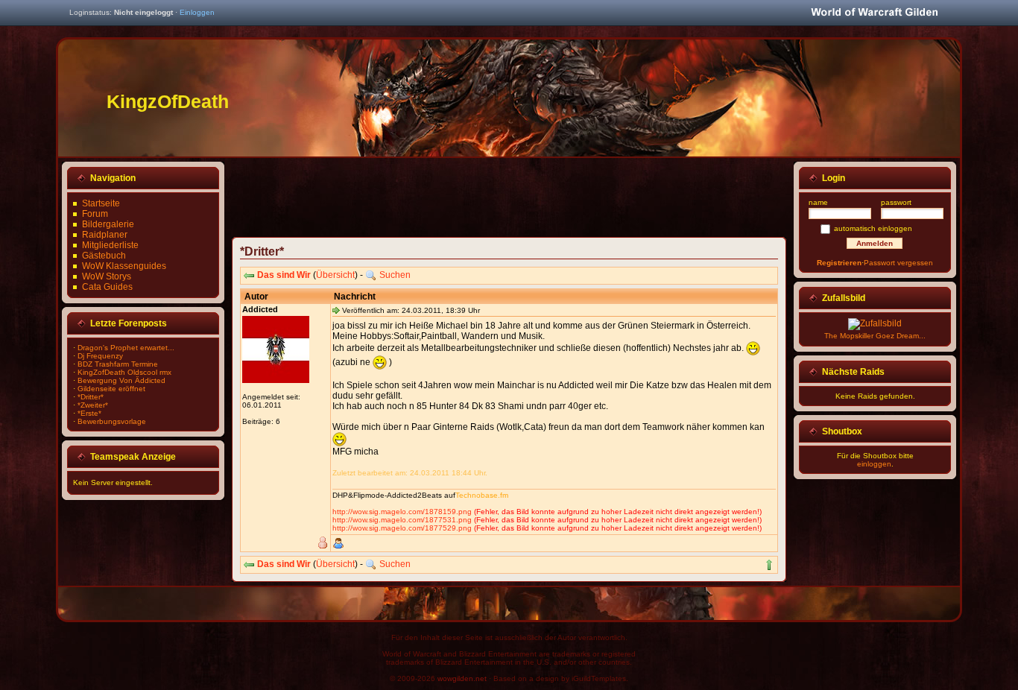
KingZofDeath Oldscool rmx (124, 372)
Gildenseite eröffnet (111, 388)
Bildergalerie (108, 224)
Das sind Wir (284, 275)
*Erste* (89, 413)
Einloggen (197, 12)
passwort (896, 202)
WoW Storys (106, 276)
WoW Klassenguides (124, 266)
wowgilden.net (462, 678)
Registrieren (839, 263)
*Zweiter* (93, 405)
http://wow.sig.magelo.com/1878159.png (402, 511)
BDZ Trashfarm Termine (118, 364)
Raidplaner (104, 235)
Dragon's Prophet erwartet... (126, 348)
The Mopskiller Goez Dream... (875, 336)
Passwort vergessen (898, 263)
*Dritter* (91, 397)
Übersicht (335, 275)
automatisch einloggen (873, 228)
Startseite (101, 203)
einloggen (874, 464)
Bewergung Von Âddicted (121, 380)
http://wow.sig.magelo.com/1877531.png (402, 520)
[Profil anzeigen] (338, 543)
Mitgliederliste (110, 245)
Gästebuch (104, 255)
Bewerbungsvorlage (112, 421)
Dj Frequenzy (100, 356)
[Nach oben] (769, 565)
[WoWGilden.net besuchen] (874, 13)
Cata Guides (107, 287)
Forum (95, 214)
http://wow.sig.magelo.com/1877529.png (402, 528)
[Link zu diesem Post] (336, 310)
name (818, 202)
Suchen (395, 275)
